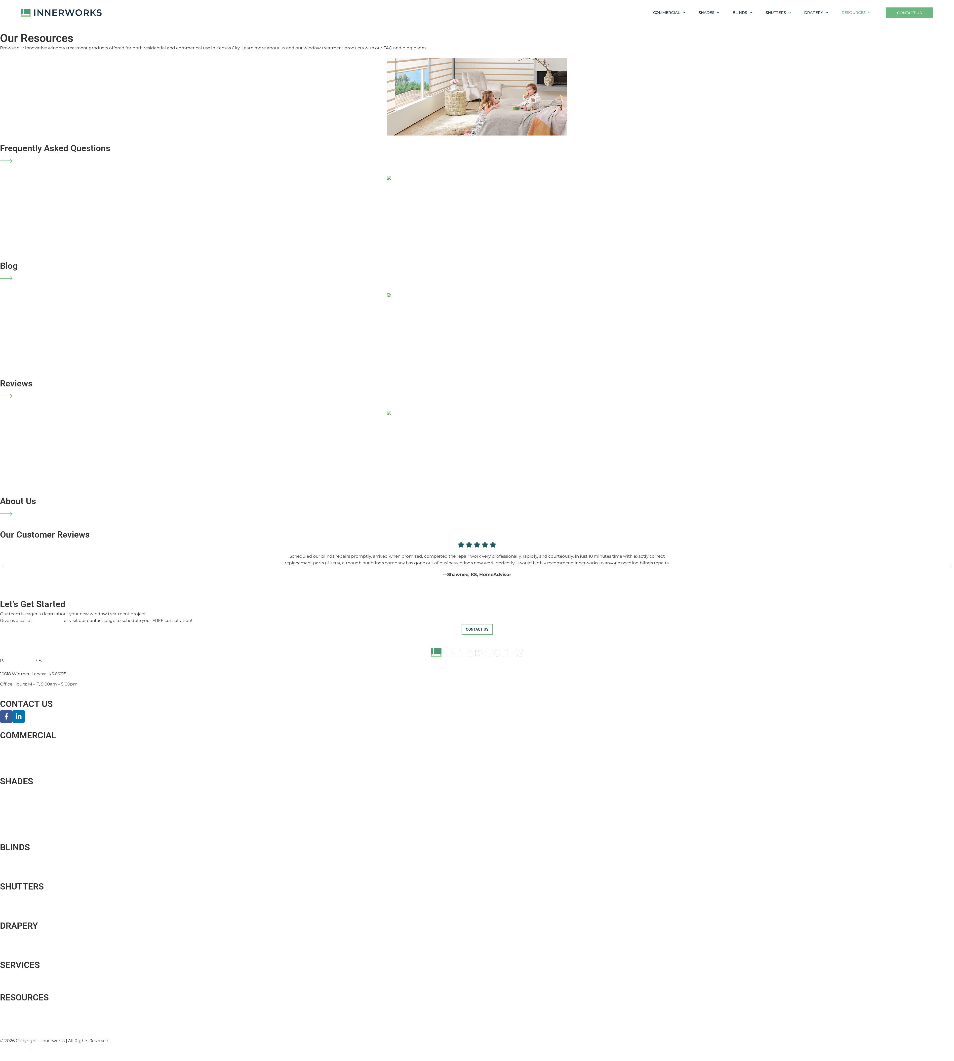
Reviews (16, 383)
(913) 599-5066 (48, 620)
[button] (3, 566)
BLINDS (15, 847)
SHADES (16, 781)
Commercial (666, 12)
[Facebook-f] (6, 716)
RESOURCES (24, 998)
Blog (9, 266)
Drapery (813, 12)
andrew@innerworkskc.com (30, 667)
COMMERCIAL (28, 735)
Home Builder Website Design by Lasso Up (157, 1040)
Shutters (776, 12)
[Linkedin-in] (18, 716)
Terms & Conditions (53, 1047)
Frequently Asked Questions (55, 148)
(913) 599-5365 (58, 660)
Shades (706, 12)
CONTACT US (26, 704)
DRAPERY (19, 926)
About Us (18, 501)
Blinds (740, 12)
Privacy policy (14, 1047)
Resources (854, 12)
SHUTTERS (22, 887)
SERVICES (20, 965)
